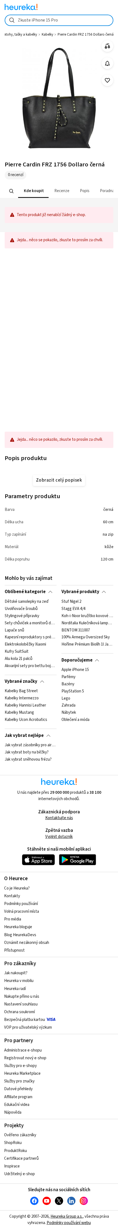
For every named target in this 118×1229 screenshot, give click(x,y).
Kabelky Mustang (19, 712)
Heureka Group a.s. (66, 1216)
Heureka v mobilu (18, 981)
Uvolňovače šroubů (21, 608)
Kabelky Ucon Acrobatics (26, 720)
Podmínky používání (21, 904)
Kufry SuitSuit (17, 651)
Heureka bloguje (18, 927)
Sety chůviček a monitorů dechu (31, 623)
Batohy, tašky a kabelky (19, 34)
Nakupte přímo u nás (21, 996)
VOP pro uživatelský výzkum (28, 1027)
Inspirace (12, 1166)
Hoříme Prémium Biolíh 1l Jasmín (87, 644)
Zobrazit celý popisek (59, 480)
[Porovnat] (107, 46)
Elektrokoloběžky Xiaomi (25, 644)
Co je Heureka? (17, 888)
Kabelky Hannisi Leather (25, 705)
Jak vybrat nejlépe (24, 735)
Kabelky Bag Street (21, 691)
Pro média (12, 919)
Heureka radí (15, 989)
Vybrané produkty (80, 591)
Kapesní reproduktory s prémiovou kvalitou (31, 637)
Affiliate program (18, 1097)
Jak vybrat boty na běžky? (27, 752)
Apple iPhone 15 (75, 670)
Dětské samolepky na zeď (27, 601)
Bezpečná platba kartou (24, 1020)
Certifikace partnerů (21, 1158)
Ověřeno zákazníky (20, 1135)
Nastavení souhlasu (21, 1004)
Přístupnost (14, 950)
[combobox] (59, 20)
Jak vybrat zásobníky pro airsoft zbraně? (31, 745)
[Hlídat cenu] (107, 63)
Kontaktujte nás (59, 818)
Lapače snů (14, 630)
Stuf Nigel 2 (71, 601)
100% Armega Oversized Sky (85, 637)
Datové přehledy (18, 1089)
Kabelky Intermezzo (22, 698)
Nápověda (12, 1112)
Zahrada (68, 705)
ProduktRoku (15, 1151)
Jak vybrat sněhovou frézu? (28, 759)
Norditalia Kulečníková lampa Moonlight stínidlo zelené (87, 623)
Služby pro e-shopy (20, 1066)
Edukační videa (16, 1105)
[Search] (11, 191)
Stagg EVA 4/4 (73, 608)
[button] (33, 191)
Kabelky (47, 34)
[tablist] (59, 191)
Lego (65, 698)
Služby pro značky (19, 1081)
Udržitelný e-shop (19, 1174)
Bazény (67, 684)
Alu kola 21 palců (18, 659)
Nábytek (68, 712)
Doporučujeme (76, 660)
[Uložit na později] (107, 80)
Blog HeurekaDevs (20, 935)
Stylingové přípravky (22, 616)
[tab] (33, 191)
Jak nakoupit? (15, 973)
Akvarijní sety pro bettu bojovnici (31, 665)
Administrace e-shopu (23, 1050)
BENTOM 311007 (75, 630)
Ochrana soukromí (19, 1012)
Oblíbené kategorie (25, 591)
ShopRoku (13, 1143)
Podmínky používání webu (69, 1223)
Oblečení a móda (75, 720)
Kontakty (12, 896)
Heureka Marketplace (22, 1073)
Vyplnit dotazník (59, 837)
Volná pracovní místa (21, 911)
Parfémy (68, 677)
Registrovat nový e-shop (25, 1058)
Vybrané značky (21, 681)
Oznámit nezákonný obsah (26, 943)
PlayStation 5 (72, 691)
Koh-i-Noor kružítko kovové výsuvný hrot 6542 (87, 616)
